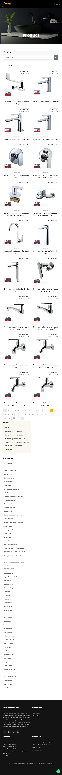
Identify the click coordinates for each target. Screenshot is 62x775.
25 (46, 414)
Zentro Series (7, 603)
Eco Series (6, 651)
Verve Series (7, 625)
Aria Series (7, 673)
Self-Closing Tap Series (11, 489)
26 (50, 414)
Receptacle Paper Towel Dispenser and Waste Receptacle (16, 557)
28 (5, 418)
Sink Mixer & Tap (9, 478)
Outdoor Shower (9, 507)
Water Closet (8, 474)
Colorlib (40, 766)
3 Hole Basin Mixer (9, 500)
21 (29, 414)
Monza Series (8, 606)
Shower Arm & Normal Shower (13, 515)
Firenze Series (8, 643)
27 (55, 414)
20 (25, 414)
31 (18, 418)
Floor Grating (8, 588)
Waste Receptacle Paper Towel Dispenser (14, 552)
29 (9, 418)
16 (9, 414)
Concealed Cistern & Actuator (13, 548)
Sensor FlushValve (9, 541)
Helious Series (8, 632)
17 (12, 414)
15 (5, 414)
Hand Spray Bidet (9, 530)
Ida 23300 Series (9, 669)
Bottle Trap (7, 580)
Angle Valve (7, 526)
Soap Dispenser (8, 573)
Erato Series (7, 684)
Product (33, 40)
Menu (57, 4)
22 (33, 414)
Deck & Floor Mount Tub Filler (13, 496)
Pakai (7, 427)
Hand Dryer (7, 533)
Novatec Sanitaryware (13, 431)
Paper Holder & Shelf (10, 577)
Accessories (7, 680)
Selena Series (8, 628)
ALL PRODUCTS (8, 463)
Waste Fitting (8, 584)
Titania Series (8, 654)
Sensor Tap (7, 537)
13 (51, 410)
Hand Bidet (7, 485)
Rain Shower (7, 511)
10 (40, 410)
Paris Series (7, 621)
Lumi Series (7, 595)
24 (42, 414)
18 (16, 414)
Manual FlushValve (10, 544)
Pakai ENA (8, 449)
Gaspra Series (8, 662)
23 (37, 414)
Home (27, 40)
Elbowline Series (8, 482)
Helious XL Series (9, 636)
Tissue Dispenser (9, 568)
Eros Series (7, 658)
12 (47, 410)
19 (20, 414)
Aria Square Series (9, 677)
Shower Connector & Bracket (13, 522)
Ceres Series (7, 665)
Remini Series (8, 614)
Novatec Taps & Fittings (14, 435)
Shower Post (7, 504)
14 (55, 410)
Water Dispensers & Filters (15, 439)
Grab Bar (6, 592)
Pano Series (7, 599)
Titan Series (7, 610)
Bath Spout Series (9, 493)
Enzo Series (7, 688)
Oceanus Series (8, 640)
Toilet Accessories (9, 471)
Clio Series (7, 647)
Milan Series (7, 617)
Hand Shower (8, 519)
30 (14, 418)
